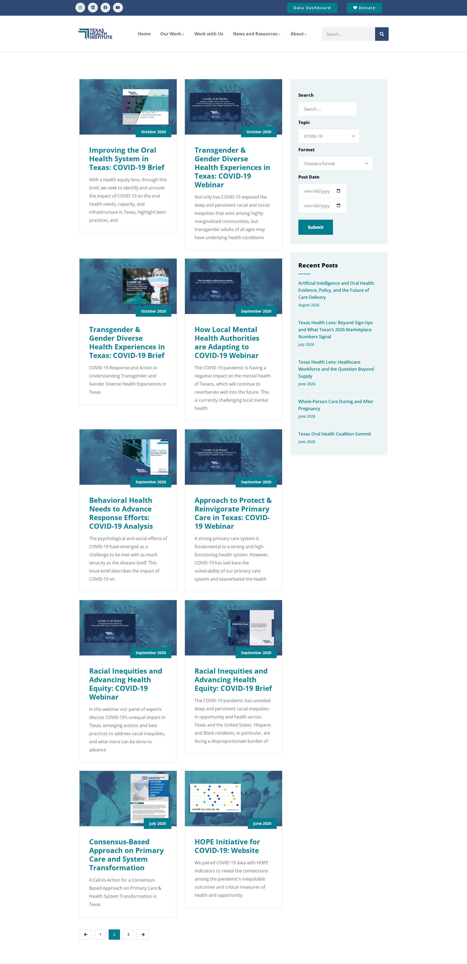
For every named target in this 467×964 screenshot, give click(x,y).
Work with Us (208, 34)
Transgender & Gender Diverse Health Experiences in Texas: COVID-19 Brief (127, 342)
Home (144, 34)
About (297, 34)
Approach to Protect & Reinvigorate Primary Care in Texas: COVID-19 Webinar (233, 513)
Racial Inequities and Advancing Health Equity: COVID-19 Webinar (125, 684)
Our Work (170, 34)
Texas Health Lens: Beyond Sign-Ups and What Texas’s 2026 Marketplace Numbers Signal (335, 330)
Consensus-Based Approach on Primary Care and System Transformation (126, 854)
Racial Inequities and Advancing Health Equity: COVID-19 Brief (233, 679)
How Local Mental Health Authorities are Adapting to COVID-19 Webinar (227, 342)
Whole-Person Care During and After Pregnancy (335, 405)
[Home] (95, 33)
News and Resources (255, 34)
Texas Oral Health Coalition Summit (334, 434)
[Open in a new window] (80, 7)
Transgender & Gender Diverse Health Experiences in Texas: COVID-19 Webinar (232, 167)
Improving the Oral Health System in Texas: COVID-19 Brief (126, 158)
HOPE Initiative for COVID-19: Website (227, 846)
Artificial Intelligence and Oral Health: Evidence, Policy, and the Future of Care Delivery (336, 290)
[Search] (382, 34)
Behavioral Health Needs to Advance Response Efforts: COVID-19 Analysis (121, 513)
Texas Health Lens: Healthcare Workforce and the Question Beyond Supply (336, 369)
